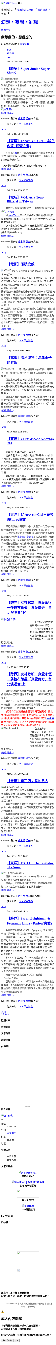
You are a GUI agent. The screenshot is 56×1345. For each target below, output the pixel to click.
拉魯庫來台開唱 (25, 536)
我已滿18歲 (7, 1340)
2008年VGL (14, 215)
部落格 (10, 53)
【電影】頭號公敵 (20, 264)
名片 (9, 56)
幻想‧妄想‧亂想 (19, 22)
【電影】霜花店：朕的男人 (27, 781)
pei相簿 (50, 718)
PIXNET (13, 1304)
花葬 (15, 153)
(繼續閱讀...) (7, 113)
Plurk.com (27, 1106)
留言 (28, 118)
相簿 (9, 50)
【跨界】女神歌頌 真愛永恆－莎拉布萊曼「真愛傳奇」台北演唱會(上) (29, 679)
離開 (16, 1340)
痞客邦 (21, 118)
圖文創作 (24, 44)
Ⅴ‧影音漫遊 (26, 124)
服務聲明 (31, 1307)
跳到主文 (5, 30)
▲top (3, 129)
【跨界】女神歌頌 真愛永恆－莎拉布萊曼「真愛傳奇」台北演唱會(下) (29, 607)
